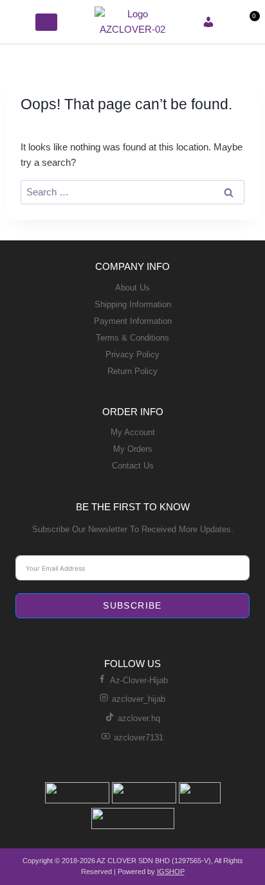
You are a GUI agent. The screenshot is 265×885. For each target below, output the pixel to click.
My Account (133, 432)
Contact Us (133, 465)
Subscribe (132, 605)
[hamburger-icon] (20, 22)
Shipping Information (133, 304)
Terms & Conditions (132, 338)
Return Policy (132, 371)
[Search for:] (132, 191)
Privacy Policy (132, 354)
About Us (132, 287)
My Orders (132, 449)
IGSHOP (171, 871)
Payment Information (133, 321)
